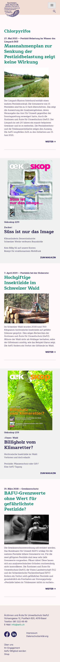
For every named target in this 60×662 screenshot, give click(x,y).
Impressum (31, 633)
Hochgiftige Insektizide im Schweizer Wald (21, 283)
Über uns (8, 644)
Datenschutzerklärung (37, 636)
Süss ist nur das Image (29, 231)
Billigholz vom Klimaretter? (20, 444)
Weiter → (50, 141)
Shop (6, 654)
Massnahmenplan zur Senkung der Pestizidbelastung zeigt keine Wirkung (29, 54)
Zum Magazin (48, 257)
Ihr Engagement (12, 648)
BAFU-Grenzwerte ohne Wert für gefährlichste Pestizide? (24, 501)
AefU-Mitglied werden (15, 651)
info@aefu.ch (18, 624)
